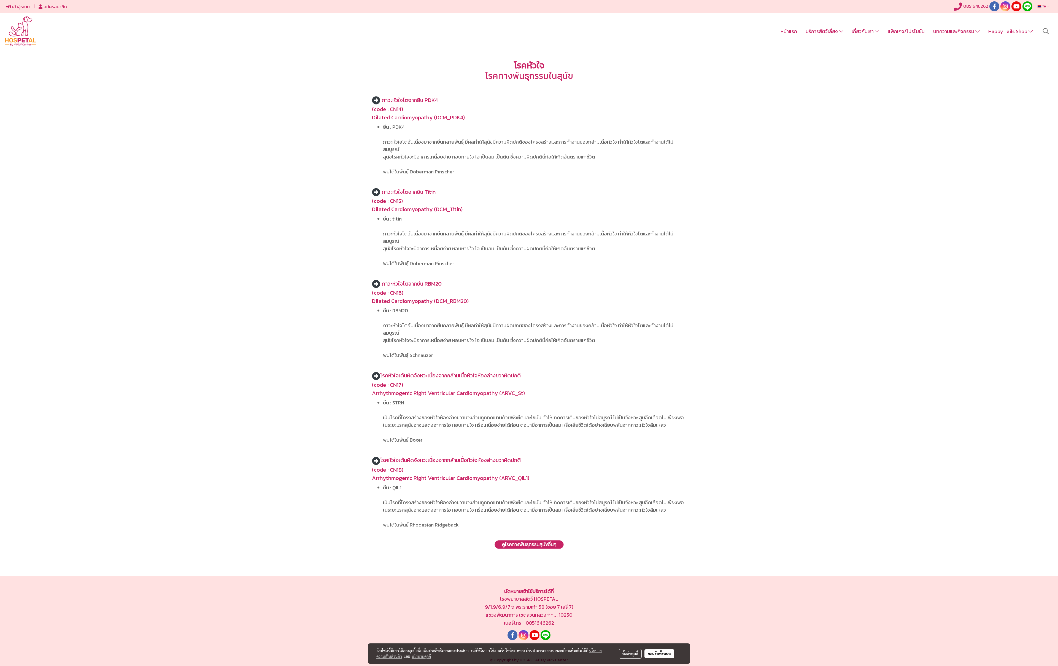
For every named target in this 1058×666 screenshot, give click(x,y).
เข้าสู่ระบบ (20, 6)
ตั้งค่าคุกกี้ (630, 653)
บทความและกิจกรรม (954, 31)
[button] (1046, 31)
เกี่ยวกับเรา (863, 31)
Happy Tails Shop (1008, 31)
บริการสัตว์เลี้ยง (822, 31)
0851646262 (975, 6)
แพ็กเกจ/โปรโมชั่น (906, 31)
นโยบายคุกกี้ (421, 656)
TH (1044, 6)
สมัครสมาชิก (54, 6)
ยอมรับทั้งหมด (659, 653)
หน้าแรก (789, 31)
